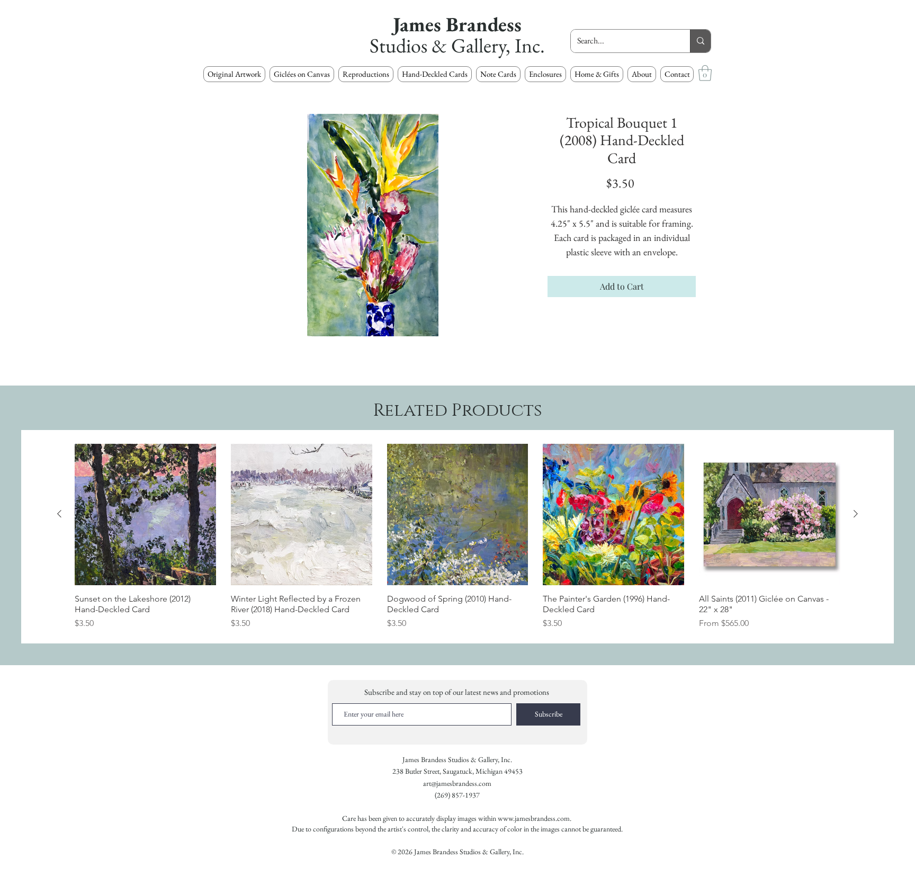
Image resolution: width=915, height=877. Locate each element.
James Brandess (457, 24)
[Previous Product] (59, 513)
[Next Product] (855, 513)
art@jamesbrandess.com (457, 783)
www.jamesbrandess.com (534, 818)
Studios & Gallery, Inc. (457, 45)
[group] (457, 536)
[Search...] (700, 41)
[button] (365, 74)
